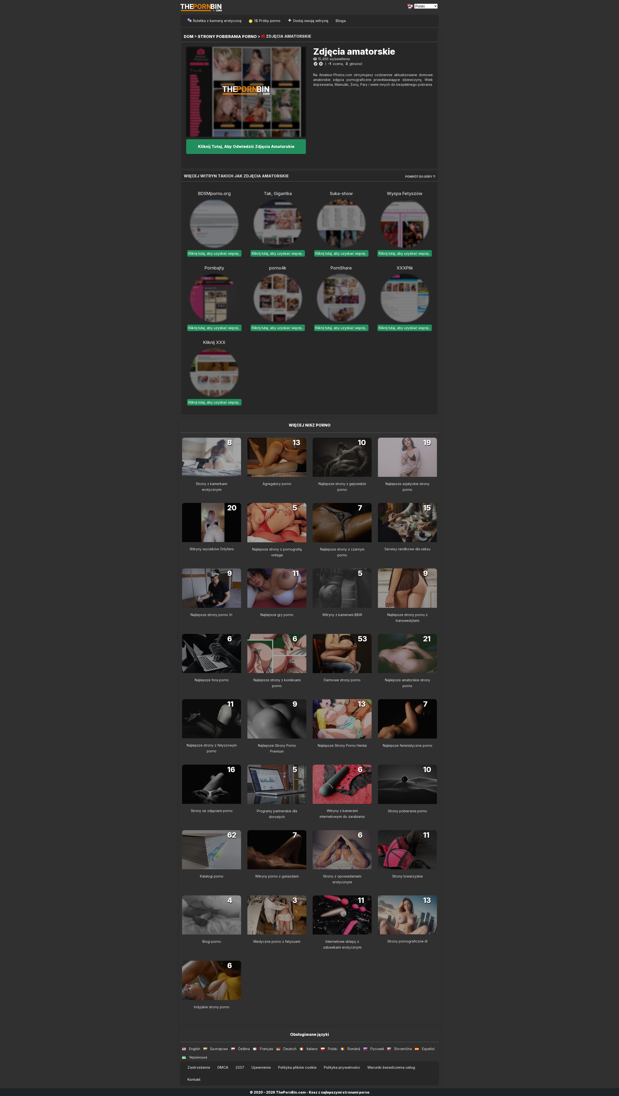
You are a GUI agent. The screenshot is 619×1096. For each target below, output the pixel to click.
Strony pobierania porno (227, 36)
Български (219, 1049)
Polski (332, 1049)
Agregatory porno (277, 484)
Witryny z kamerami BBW (342, 615)
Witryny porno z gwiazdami (277, 876)
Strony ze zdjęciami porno (212, 811)
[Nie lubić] (320, 63)
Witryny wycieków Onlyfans (212, 549)
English (194, 1049)
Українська (198, 1057)
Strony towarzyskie (407, 876)
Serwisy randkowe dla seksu (407, 549)
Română (353, 1049)
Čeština (244, 1049)
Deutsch (289, 1049)
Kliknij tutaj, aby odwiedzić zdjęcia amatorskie (246, 146)
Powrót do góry (419, 176)
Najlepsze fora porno (212, 680)
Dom (188, 36)
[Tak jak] (315, 63)
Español (428, 1049)
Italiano (312, 1049)
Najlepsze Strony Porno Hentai (342, 745)
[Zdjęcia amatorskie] (246, 92)
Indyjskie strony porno (211, 1007)
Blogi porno (211, 941)
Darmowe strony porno (342, 680)
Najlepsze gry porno (276, 615)
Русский (377, 1049)
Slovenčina (403, 1049)
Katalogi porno (211, 876)
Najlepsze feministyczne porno (407, 745)
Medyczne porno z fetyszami (276, 941)
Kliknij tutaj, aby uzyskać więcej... (214, 253)
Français (266, 1049)
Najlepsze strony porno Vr (212, 615)
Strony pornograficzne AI (407, 941)
